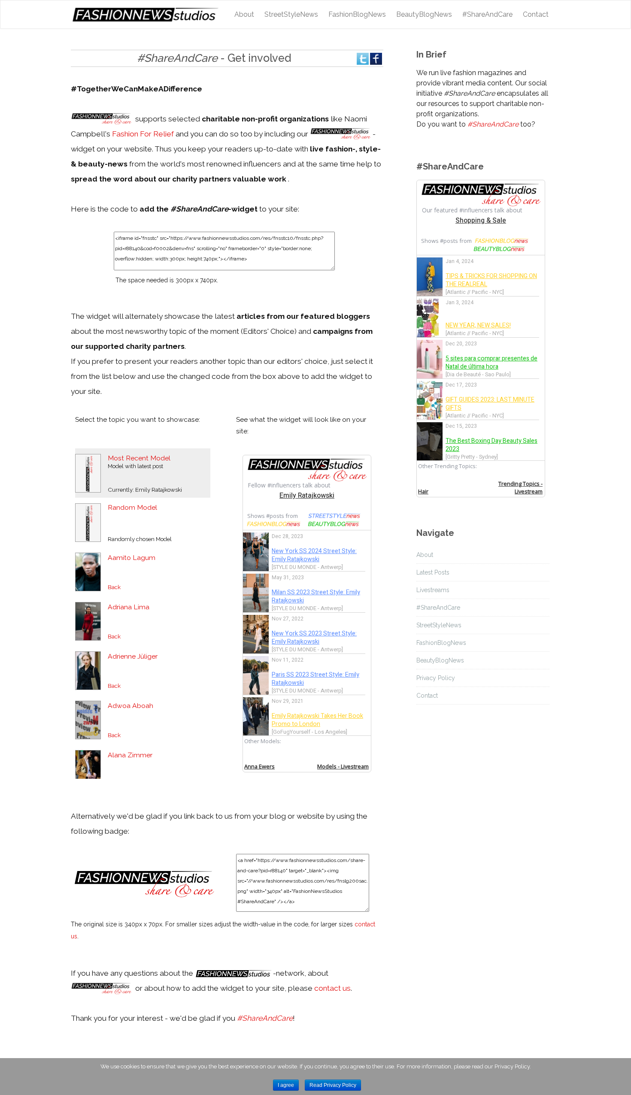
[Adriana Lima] (88, 621)
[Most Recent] (88, 473)
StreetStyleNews (291, 14)
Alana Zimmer (130, 755)
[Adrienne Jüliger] (88, 670)
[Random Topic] (88, 522)
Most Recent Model (139, 458)
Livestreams (432, 590)
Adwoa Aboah (130, 706)
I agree (286, 1085)
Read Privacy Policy (332, 1085)
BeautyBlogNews (424, 14)
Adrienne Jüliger (133, 656)
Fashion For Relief (143, 134)
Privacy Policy (435, 678)
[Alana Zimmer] (88, 769)
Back (114, 587)
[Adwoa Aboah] (88, 719)
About (244, 14)
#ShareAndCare (487, 14)
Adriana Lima (128, 607)
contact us (332, 988)
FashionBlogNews (357, 14)
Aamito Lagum (131, 558)
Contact (536, 14)
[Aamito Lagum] (88, 571)
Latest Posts (432, 572)
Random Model (132, 507)
